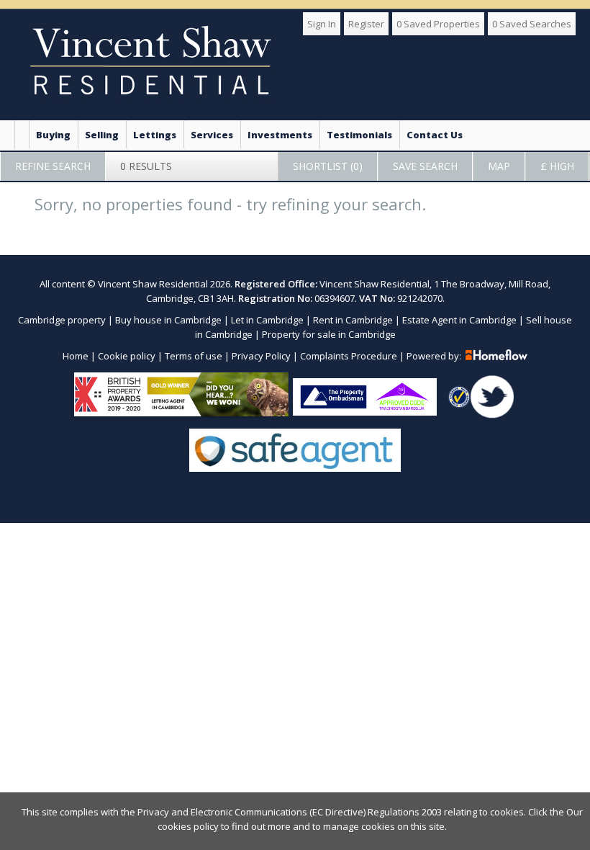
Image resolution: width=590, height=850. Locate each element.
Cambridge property (62, 319)
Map (499, 166)
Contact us (435, 134)
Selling (102, 134)
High (557, 166)
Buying (53, 134)
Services (212, 134)
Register (366, 23)
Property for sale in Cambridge (329, 334)
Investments (280, 134)
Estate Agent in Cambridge (459, 319)
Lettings (154, 134)
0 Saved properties (438, 23)
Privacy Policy (261, 355)
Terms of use (193, 355)
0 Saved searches (531, 23)
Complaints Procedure (348, 355)
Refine (53, 166)
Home (75, 355)
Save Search (425, 166)
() (328, 166)
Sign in (321, 23)
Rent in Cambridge (353, 319)
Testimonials (359, 134)
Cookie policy (126, 355)
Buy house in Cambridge (168, 319)
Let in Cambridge (267, 319)
